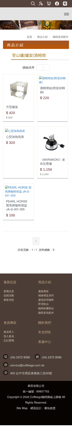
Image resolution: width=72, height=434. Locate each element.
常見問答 (44, 332)
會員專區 (10, 322)
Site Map (22, 408)
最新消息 (9, 300)
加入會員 (9, 336)
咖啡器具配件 (46, 312)
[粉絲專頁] (57, 4)
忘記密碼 (9, 340)
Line (40, 416)
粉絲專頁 (32, 416)
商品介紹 (44, 282)
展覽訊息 (9, 291)
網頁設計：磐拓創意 (43, 408)
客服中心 (44, 342)
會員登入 (9, 332)
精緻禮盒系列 (46, 295)
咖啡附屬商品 (46, 308)
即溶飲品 (43, 304)
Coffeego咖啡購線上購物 (17, 14)
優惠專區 (43, 291)
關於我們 (44, 322)
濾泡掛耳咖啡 (46, 300)
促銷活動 (9, 295)
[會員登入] (41, 4)
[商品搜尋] (33, 4)
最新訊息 (10, 282)
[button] (3, 25)
